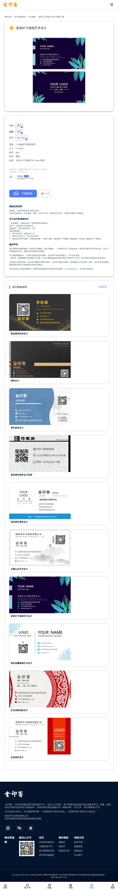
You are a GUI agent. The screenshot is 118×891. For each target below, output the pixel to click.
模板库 (62, 842)
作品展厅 (78, 855)
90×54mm (35, 160)
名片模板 (32, 17)
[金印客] (8, 3)
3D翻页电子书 (45, 846)
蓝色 (18, 160)
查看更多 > (103, 287)
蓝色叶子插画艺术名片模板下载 (51, 17)
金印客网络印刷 (46, 851)
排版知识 (78, 851)
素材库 (62, 846)
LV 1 (26, 176)
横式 (43, 160)
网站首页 (8, 17)
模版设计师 (64, 851)
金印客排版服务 (46, 855)
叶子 (23, 160)
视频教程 (78, 846)
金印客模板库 (20, 17)
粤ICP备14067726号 (59, 877)
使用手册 (78, 842)
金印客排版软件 (46, 842)
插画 (28, 160)
